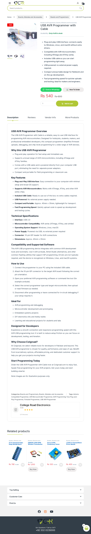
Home (9, 17)
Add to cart (69, 103)
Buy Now (33, 469)
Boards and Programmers (59, 17)
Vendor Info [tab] (50, 117)
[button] (35, 24)
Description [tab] (12, 117)
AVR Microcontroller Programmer (40, 397)
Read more (23, 465)
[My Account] (78, 3)
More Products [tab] (72, 117)
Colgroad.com (60, 365)
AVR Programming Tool (61, 397)
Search (80, 8)
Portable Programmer (32, 399)
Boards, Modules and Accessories (30, 17)
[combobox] (42, 8)
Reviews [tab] (31, 117)
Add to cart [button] (42, 465)
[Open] (9, 3)
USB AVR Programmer (48, 399)
